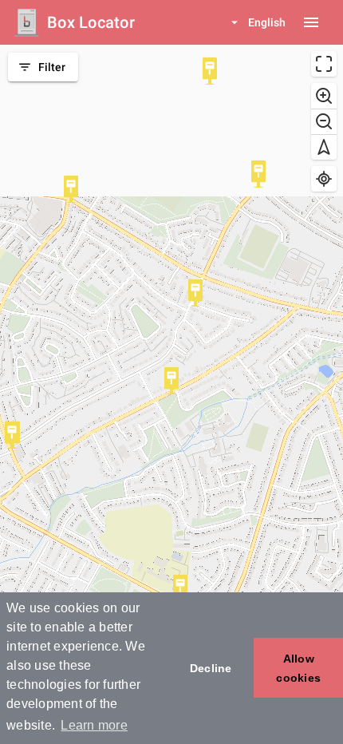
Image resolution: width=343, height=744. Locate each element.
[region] (171, 394)
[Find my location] (324, 179)
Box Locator (91, 22)
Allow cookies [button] (298, 668)
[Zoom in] (324, 96)
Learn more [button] (94, 725)
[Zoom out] (324, 121)
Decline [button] (211, 668)
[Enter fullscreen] (324, 64)
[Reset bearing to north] (324, 147)
